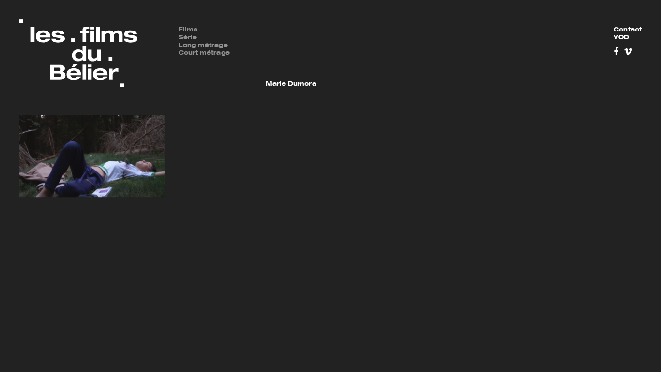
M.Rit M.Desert (466, 38)
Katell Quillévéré (469, 69)
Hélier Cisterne (292, 69)
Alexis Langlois (379, 92)
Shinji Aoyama (291, 38)
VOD (621, 38)
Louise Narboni (466, 53)
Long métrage (203, 45)
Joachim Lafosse (383, 84)
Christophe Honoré (386, 53)
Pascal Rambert (468, 76)
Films (188, 30)
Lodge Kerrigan (380, 69)
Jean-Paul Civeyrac (300, 76)
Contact (628, 30)
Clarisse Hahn (377, 38)
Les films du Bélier (78, 53)
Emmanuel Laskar (472, 30)
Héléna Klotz (375, 76)
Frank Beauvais (293, 53)
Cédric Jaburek (380, 61)
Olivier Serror (463, 92)
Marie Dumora (291, 84)
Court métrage (204, 53)
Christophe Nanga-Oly (479, 45)
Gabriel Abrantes (295, 30)
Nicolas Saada (465, 84)
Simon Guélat (376, 30)
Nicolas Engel (290, 92)
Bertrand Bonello (296, 61)
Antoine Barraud (295, 45)
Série (188, 38)
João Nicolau (463, 61)
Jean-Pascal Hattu (385, 45)
